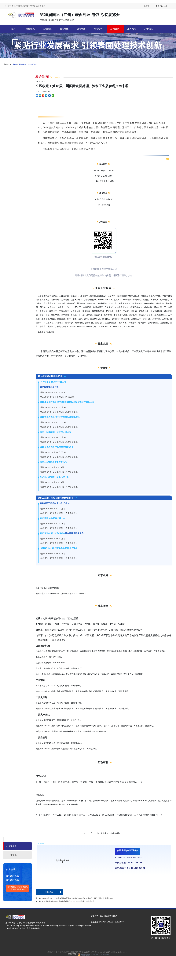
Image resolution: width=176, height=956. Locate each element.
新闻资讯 (114, 28)
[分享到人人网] (49, 95)
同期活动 (98, 28)
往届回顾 (47, 28)
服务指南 (131, 28)
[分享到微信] (53, 95)
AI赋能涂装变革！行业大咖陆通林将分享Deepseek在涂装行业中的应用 (68, 901)
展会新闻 (32, 64)
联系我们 (113, 916)
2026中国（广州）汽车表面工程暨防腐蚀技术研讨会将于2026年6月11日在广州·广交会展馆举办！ (78, 898)
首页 (13, 28)
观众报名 (104, 916)
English (164, 6)
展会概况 (30, 28)
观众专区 (81, 28)
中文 (158, 6)
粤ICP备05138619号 (86, 952)
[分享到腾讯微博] (46, 95)
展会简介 (94, 916)
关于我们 (148, 28)
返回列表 (49, 892)
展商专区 (64, 28)
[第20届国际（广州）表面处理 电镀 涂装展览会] (21, 14)
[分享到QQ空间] (40, 95)
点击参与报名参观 (62, 861)
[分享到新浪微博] (43, 95)
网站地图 (72, 954)
